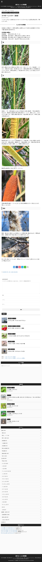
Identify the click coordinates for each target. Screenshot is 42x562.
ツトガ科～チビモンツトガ (13, 421)
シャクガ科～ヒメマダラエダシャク (8, 527)
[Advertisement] (21, 375)
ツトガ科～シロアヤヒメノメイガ (14, 413)
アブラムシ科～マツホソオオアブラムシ (17, 320)
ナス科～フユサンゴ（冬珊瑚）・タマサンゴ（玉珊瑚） (15, 358)
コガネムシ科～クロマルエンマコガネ (16, 351)
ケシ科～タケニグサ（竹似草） (10, 356)
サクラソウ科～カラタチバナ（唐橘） (16, 328)
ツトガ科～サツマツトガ (12, 405)
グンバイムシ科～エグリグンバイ (7, 533)
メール (3, 299)
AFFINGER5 (32, 560)
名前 (3, 295)
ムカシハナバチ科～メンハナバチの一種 (9, 530)
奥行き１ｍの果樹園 (21, 4)
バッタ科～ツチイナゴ (12, 389)
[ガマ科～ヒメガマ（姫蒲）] (22, 267)
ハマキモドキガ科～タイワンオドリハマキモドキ (19, 335)
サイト (3, 304)
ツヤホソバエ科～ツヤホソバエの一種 (16, 343)
